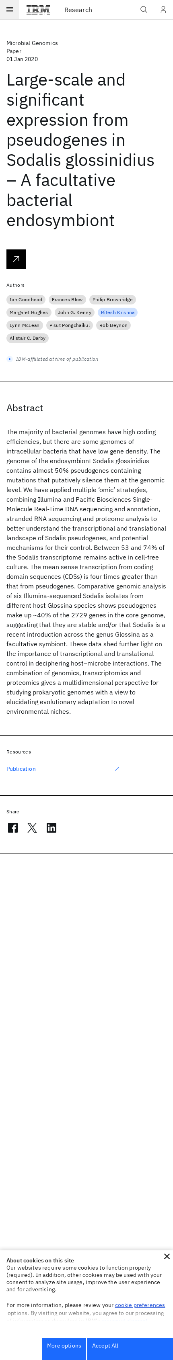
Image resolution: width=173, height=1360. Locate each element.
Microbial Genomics (32, 43)
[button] (167, 1256)
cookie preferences (140, 1305)
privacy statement (124, 1320)
